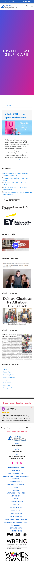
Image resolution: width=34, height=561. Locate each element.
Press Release (7, 382)
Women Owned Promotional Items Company (16, 477)
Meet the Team (16, 496)
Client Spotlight (16, 513)
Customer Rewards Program (16, 519)
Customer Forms (16, 528)
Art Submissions (16, 507)
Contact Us (16, 510)
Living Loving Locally (8, 374)
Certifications (17, 531)
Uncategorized (7, 388)
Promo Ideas (6, 385)
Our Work (6, 380)
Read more (14, 160)
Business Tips (7, 372)
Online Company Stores (16, 468)
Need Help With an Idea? (16, 484)
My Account (16, 525)
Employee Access (17, 502)
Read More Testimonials (17, 431)
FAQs (16, 487)
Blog (16, 499)
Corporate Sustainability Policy (16, 522)
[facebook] (5, 1)
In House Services (16, 481)
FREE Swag (16, 470)
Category (8, 105)
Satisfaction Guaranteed (16, 493)
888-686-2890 (27, 2)
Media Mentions (16, 516)
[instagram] (13, 1)
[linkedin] (9, 1)
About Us (5, 369)
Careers (16, 490)
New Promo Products (9, 377)
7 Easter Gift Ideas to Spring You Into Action (15, 115)
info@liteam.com (17, 451)
